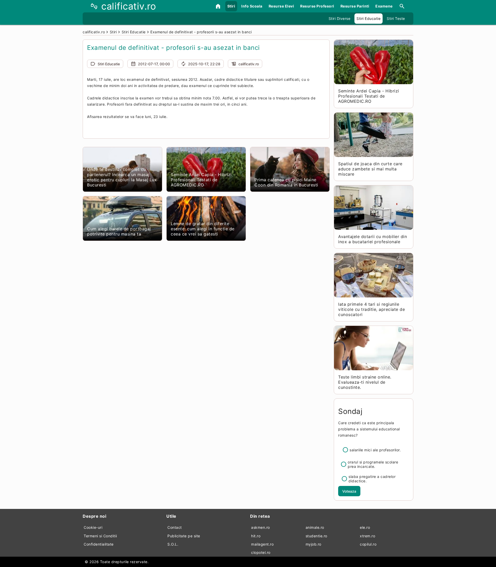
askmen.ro (260, 527)
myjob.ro (313, 544)
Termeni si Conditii (100, 536)
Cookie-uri (93, 527)
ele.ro (365, 527)
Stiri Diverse (340, 18)
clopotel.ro (260, 552)
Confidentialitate (99, 544)
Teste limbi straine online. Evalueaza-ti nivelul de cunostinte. (364, 382)
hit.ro (255, 536)
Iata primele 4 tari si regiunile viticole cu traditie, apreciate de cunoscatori (371, 309)
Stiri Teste (396, 18)
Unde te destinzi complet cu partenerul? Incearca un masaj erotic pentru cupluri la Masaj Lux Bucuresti (122, 177)
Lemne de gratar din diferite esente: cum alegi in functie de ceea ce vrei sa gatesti (203, 229)
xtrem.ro (367, 536)
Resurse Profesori (317, 6)
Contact (174, 527)
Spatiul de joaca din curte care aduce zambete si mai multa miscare (370, 169)
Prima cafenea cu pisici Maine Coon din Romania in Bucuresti (286, 182)
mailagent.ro (262, 544)
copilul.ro (368, 544)
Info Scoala (251, 6)
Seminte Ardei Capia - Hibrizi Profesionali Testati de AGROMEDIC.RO (201, 179)
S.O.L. (172, 544)
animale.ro (315, 527)
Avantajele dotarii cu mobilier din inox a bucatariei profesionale (372, 239)
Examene (384, 6)
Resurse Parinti (354, 6)
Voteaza (349, 491)
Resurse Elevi (281, 6)
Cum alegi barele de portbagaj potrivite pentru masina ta (119, 231)
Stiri (231, 6)
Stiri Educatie (369, 18)
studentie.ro (316, 536)
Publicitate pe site (183, 536)
